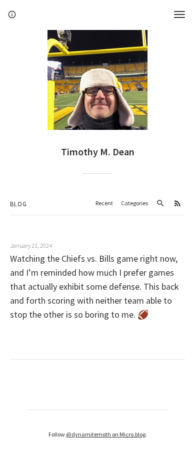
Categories (134, 203)
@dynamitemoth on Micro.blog (106, 434)
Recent (104, 203)
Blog (18, 204)
